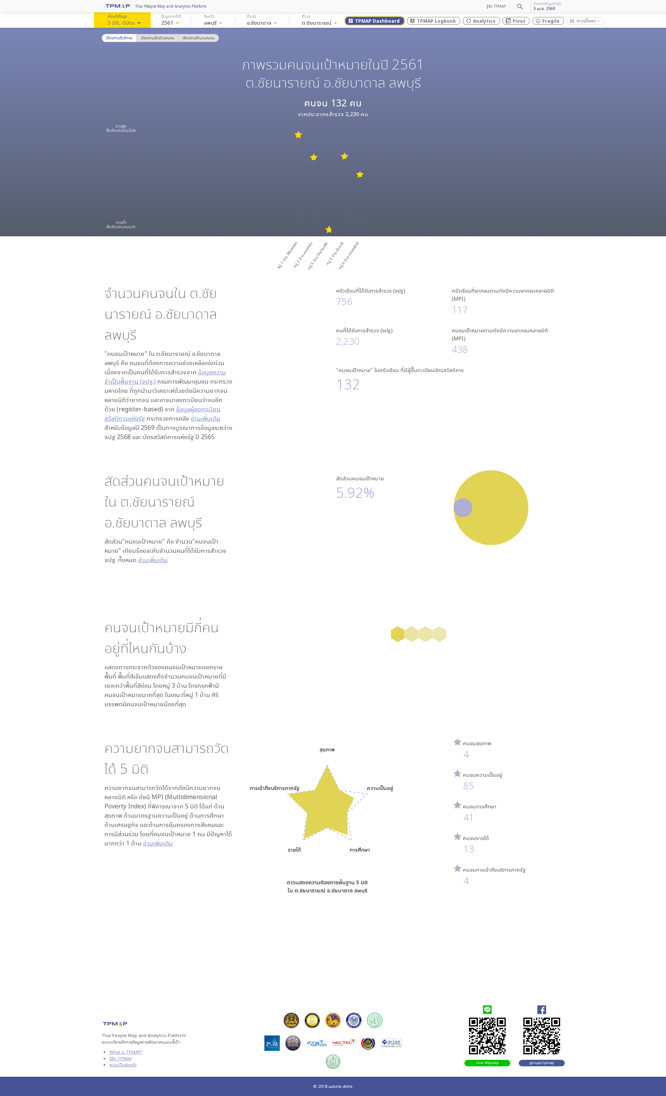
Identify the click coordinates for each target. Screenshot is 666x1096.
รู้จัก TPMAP (496, 6)
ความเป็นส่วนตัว (122, 1064)
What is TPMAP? (126, 1052)
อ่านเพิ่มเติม (205, 418)
